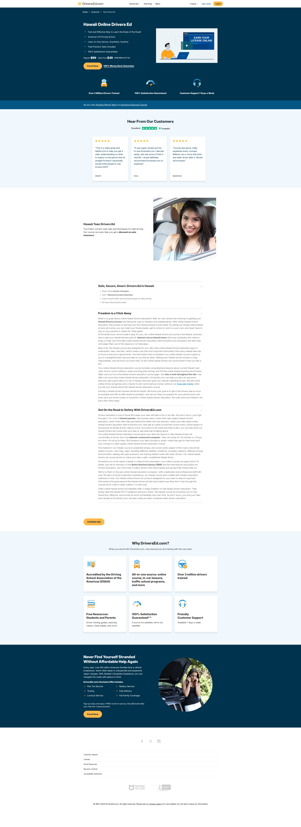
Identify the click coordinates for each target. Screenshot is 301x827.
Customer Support (91, 755)
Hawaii (85, 12)
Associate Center (185, 384)
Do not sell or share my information (192, 804)
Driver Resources (90, 764)
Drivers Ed (133, 4)
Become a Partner (90, 769)
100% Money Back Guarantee (118, 66)
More (158, 4)
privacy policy (155, 804)
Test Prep (148, 4)
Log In (218, 4)
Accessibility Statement (93, 774)
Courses (87, 759)
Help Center (206, 4)
